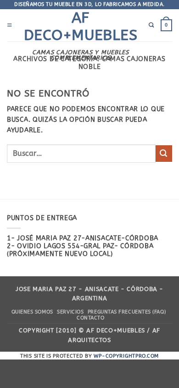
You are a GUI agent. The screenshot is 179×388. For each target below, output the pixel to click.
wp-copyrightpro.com (126, 356)
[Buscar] (151, 26)
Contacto (90, 318)
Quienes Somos (32, 312)
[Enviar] (164, 153)
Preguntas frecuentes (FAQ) (127, 312)
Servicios (70, 312)
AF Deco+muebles (81, 26)
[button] (9, 26)
